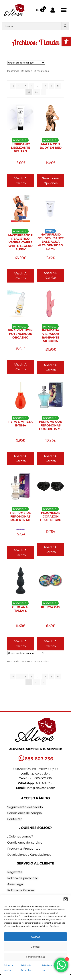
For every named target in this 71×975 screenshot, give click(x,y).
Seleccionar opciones (50, 181)
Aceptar (35, 936)
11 (36, 91)
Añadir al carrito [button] (20, 181)
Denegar (35, 946)
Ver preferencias (35, 956)
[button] (66, 41)
